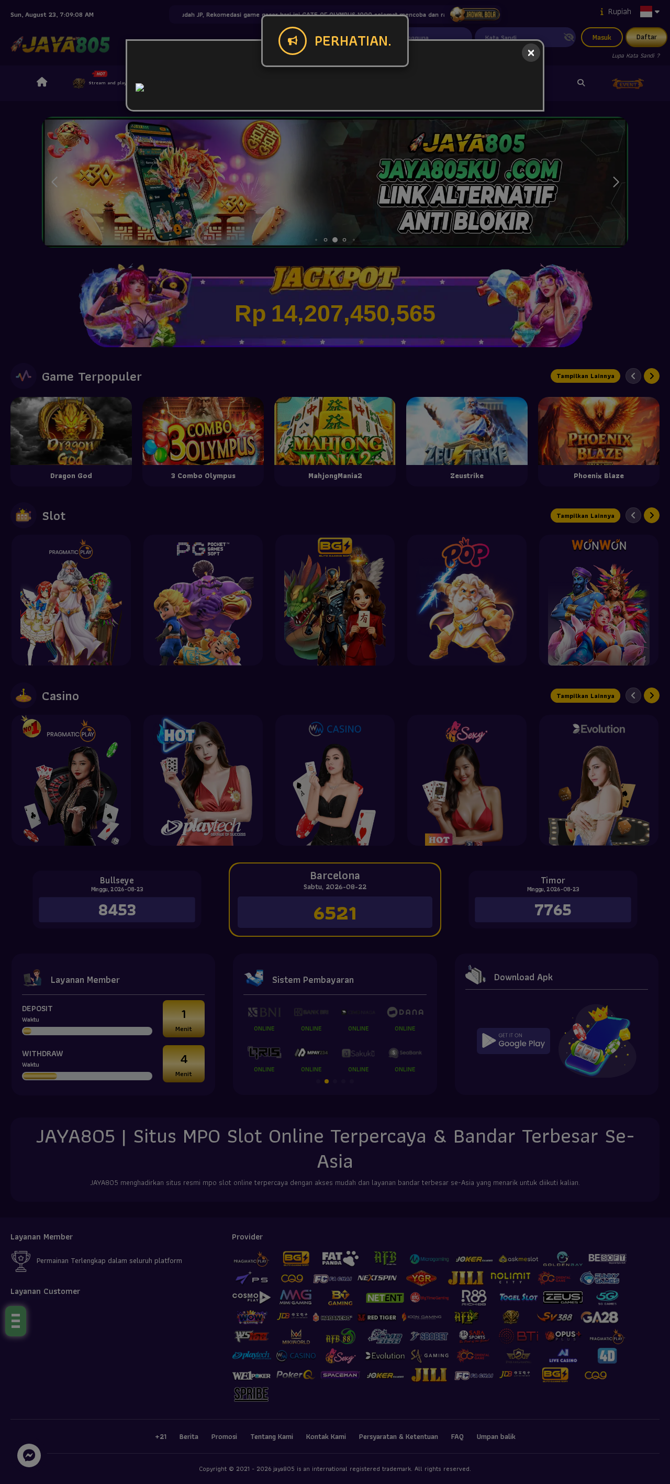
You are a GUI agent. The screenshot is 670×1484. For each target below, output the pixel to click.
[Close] (531, 52)
